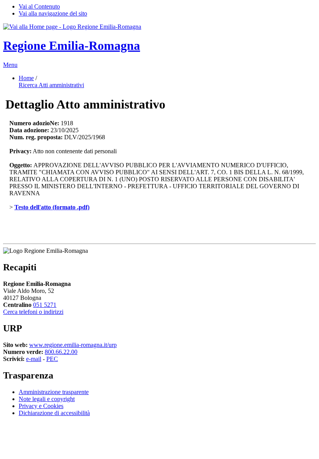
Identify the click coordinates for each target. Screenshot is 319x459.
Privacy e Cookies (41, 406)
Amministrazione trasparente (54, 392)
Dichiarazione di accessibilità (54, 413)
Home (26, 78)
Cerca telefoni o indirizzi (33, 311)
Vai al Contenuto (39, 6)
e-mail (33, 359)
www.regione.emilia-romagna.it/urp (73, 345)
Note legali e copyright (47, 399)
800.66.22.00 (61, 352)
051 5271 (44, 304)
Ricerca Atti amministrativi (51, 85)
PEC (52, 359)
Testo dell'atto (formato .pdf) (51, 207)
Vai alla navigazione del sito (53, 13)
